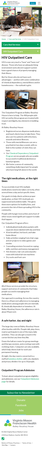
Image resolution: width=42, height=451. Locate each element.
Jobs (21, 410)
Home (4, 39)
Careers (13, 445)
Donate (33, 3)
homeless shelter (15, 359)
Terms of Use (26, 443)
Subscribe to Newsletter (21, 392)
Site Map (5, 445)
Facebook (21, 405)
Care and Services (15, 39)
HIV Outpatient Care (13, 51)
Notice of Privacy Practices (11, 443)
